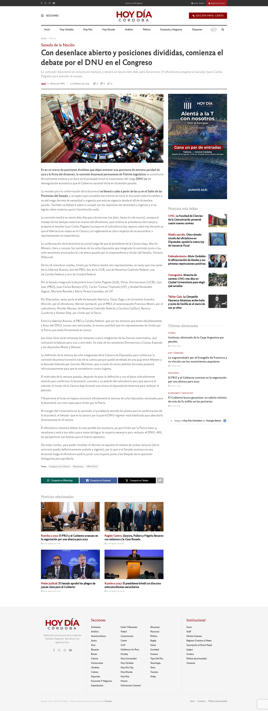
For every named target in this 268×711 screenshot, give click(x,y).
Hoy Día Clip (127, 667)
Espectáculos (97, 685)
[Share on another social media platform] (160, 480)
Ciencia (94, 658)
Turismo (154, 671)
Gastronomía (127, 636)
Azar (93, 644)
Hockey (124, 653)
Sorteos (190, 653)
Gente (124, 640)
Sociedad (154, 649)
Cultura (94, 671)
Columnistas (97, 662)
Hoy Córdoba (67, 29)
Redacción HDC (58, 83)
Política (146, 29)
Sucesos (154, 653)
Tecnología (155, 662)
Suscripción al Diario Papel (199, 644)
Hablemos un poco (130, 649)
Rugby (153, 640)
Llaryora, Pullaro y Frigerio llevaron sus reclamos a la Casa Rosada (134, 537)
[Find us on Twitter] (45, 3)
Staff (188, 631)
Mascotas (155, 627)
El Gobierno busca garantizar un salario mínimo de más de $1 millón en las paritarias (197, 399)
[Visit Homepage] (134, 15)
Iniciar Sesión (198, 3)
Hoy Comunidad (128, 658)
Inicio (47, 29)
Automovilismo (98, 636)
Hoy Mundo (108, 29)
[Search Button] (223, 29)
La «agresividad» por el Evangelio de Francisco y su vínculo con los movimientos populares (197, 359)
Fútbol (172, 333)
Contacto (190, 662)
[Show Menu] (42, 16)
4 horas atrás (175, 385)
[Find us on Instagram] (50, 3)
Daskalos (108, 701)
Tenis (152, 667)
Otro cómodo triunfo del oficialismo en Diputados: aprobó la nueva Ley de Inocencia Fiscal (186, 240)
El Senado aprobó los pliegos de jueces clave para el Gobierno (68, 585)
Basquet (95, 649)
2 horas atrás (175, 346)
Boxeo (94, 653)
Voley (153, 676)
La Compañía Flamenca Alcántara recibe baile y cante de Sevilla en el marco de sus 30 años (186, 302)
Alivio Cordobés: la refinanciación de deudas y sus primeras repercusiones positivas (187, 259)
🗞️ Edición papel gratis (208, 15)
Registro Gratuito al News (199, 640)
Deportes (197, 29)
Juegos (189, 649)
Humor (124, 680)
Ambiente (95, 627)
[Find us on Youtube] (54, 3)
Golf (123, 644)
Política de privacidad (196, 658)
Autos (94, 640)
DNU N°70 (92, 466)
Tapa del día (156, 658)
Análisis (129, 29)
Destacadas (78, 466)
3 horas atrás (175, 365)
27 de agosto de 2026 (51, 543)
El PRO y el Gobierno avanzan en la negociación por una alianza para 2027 (69, 537)
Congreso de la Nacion (59, 466)
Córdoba (112, 528)
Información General (131, 685)
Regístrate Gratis (217, 3)
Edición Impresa (194, 636)
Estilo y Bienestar (129, 627)
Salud (153, 644)
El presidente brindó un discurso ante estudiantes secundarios (133, 585)
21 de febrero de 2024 (79, 83)
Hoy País (87, 29)
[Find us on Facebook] (41, 3)
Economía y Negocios (171, 29)
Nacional (49, 528)
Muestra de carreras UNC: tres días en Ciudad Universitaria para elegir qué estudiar (186, 280)
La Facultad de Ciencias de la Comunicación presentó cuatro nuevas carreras (185, 219)
